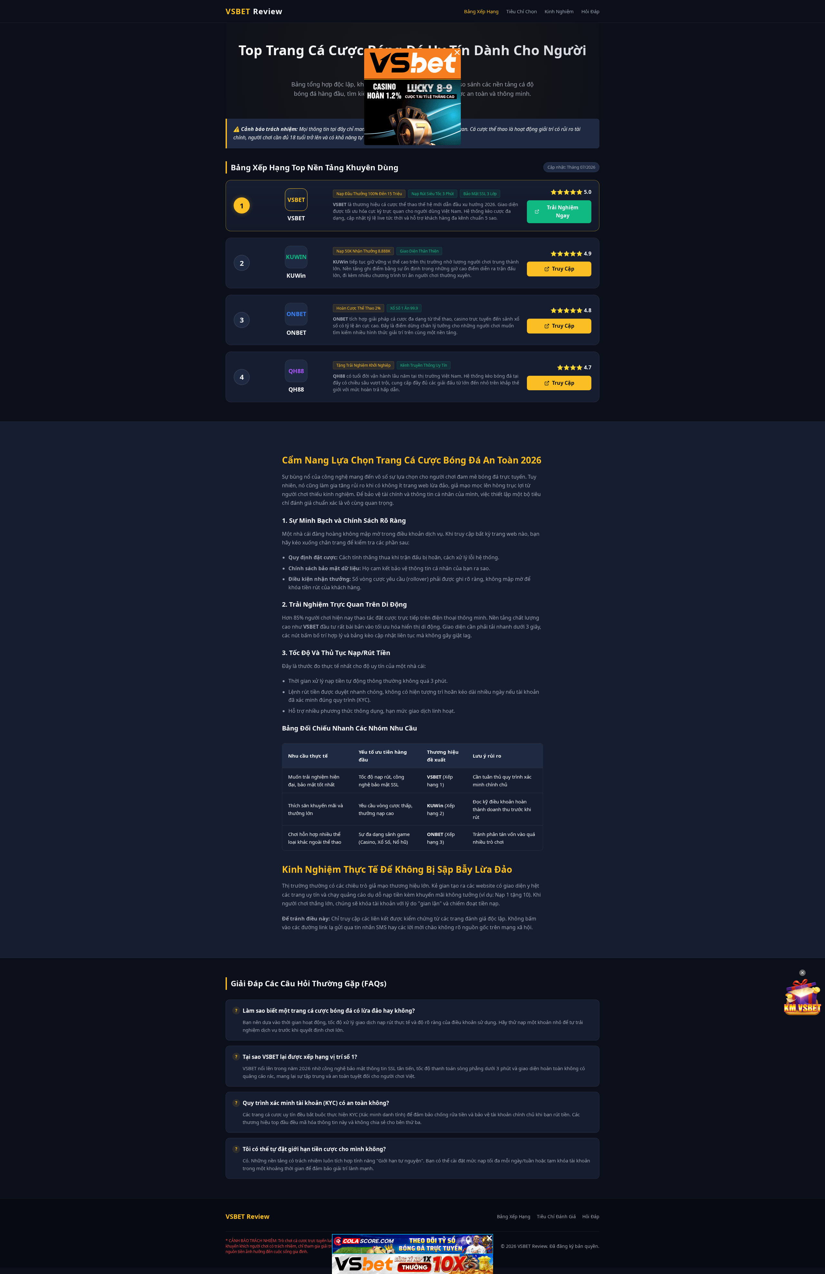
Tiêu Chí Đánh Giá (556, 1216)
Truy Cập (563, 268)
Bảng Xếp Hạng (481, 11)
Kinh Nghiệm (559, 11)
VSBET (254, 11)
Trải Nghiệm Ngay (562, 211)
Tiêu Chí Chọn (521, 11)
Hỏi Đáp (590, 11)
